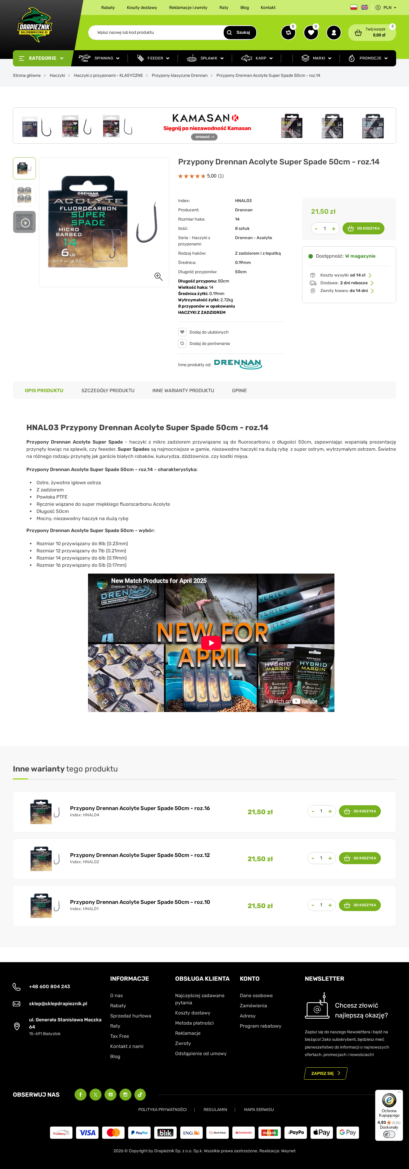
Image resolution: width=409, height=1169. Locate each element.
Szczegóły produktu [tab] (107, 390)
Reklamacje (188, 1033)
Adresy (248, 1016)
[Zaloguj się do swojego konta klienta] (333, 32)
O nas (116, 995)
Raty (223, 7)
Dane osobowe (256, 995)
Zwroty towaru (344, 290)
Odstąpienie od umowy (201, 1053)
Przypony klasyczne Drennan (179, 75)
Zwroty (183, 1043)
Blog (244, 7)
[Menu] (399, 1093)
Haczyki (57, 75)
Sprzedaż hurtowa (130, 1016)
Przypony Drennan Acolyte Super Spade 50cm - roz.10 (140, 902)
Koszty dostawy (142, 7)
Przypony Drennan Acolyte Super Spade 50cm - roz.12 (140, 855)
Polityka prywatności (162, 1109)
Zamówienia (253, 1005)
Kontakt (268, 7)
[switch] (389, 1134)
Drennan (244, 210)
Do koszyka (368, 228)
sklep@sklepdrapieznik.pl (58, 1003)
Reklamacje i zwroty (188, 7)
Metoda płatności (194, 1023)
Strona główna (27, 75)
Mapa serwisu (259, 1109)
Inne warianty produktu (183, 390)
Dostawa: (344, 282)
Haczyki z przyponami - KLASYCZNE (108, 75)
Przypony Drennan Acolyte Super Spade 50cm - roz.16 (140, 808)
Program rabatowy (260, 1026)
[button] (372, 32)
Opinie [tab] (239, 390)
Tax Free (119, 1036)
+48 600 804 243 (49, 986)
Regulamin (215, 1109)
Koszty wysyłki (343, 275)
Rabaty (108, 7)
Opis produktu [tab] (44, 390)
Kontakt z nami (126, 1046)
